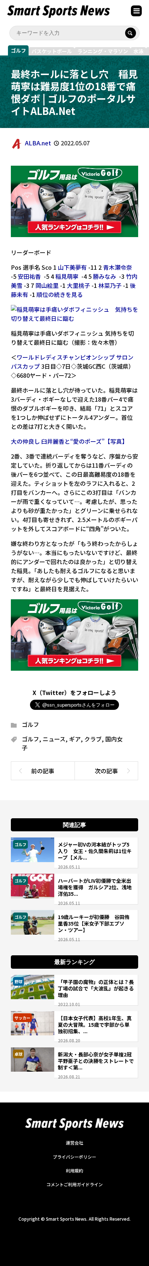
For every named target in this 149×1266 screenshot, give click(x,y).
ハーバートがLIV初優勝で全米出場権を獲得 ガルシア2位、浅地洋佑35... (95, 887)
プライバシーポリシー (74, 1157)
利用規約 (74, 1170)
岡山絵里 (47, 285)
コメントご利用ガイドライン (74, 1184)
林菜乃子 (110, 285)
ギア (75, 739)
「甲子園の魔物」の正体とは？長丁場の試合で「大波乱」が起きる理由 (96, 988)
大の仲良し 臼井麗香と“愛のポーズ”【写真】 (69, 441)
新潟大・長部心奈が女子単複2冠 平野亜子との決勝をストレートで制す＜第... (97, 1061)
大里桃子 (78, 285)
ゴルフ (18, 50)
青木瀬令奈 (117, 267)
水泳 (138, 51)
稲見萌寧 (66, 276)
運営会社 (74, 1142)
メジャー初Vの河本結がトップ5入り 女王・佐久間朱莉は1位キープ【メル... (95, 851)
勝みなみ (104, 276)
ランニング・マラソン (102, 51)
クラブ (93, 739)
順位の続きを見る (60, 294)
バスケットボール (51, 51)
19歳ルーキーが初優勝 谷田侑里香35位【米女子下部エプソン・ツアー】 (93, 923)
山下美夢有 (72, 267)
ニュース (54, 739)
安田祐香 (29, 276)
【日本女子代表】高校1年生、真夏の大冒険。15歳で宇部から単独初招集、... (95, 1024)
